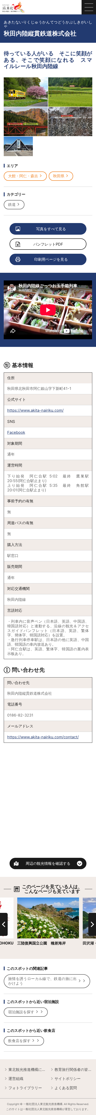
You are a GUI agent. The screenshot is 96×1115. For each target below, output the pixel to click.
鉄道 (12, 204)
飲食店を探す (19, 1040)
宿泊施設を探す (21, 1012)
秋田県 (58, 176)
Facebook (16, 432)
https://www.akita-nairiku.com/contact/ (43, 737)
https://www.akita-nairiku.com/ (35, 410)
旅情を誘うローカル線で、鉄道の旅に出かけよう (42, 981)
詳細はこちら (28, 900)
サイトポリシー (68, 1078)
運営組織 (15, 1078)
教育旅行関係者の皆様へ (73, 1069)
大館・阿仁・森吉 (23, 176)
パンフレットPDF (48, 244)
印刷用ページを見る (51, 259)
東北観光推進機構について (27, 1069)
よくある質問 (66, 1087)
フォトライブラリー (25, 1087)
